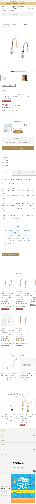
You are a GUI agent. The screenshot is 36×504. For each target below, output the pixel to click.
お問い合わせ (5, 162)
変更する (18, 132)
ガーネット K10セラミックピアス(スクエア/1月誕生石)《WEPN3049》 (26, 416)
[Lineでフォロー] (22, 468)
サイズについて (5, 157)
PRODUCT (4, 431)
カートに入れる (19, 148)
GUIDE (3, 445)
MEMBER (3, 440)
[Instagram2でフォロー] (18, 468)
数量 (3, 112)
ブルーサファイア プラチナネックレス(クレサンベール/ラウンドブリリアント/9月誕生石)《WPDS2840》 (12, 416)
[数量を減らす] (4, 115)
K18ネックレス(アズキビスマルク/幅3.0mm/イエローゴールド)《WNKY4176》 (11, 375)
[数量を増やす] (15, 115)
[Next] (34, 71)
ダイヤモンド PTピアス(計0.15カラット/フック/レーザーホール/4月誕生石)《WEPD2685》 (8, 332)
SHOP (2, 435)
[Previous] (2, 71)
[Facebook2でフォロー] (14, 468)
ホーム (3, 23)
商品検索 (5, 11)
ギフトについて (5, 160)
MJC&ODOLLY (12, 23)
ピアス (21, 23)
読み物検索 (12, 11)
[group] (18, 3)
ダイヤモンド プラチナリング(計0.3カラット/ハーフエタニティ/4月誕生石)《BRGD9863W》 (26, 375)
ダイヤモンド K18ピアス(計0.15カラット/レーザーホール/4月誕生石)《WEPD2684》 (22, 332)
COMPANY (4, 449)
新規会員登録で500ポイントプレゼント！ (18, 1)
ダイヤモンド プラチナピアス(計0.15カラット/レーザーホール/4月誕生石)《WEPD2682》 (22, 295)
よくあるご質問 (5, 165)
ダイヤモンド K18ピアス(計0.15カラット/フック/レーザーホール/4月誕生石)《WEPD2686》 (8, 295)
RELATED (4, 454)
